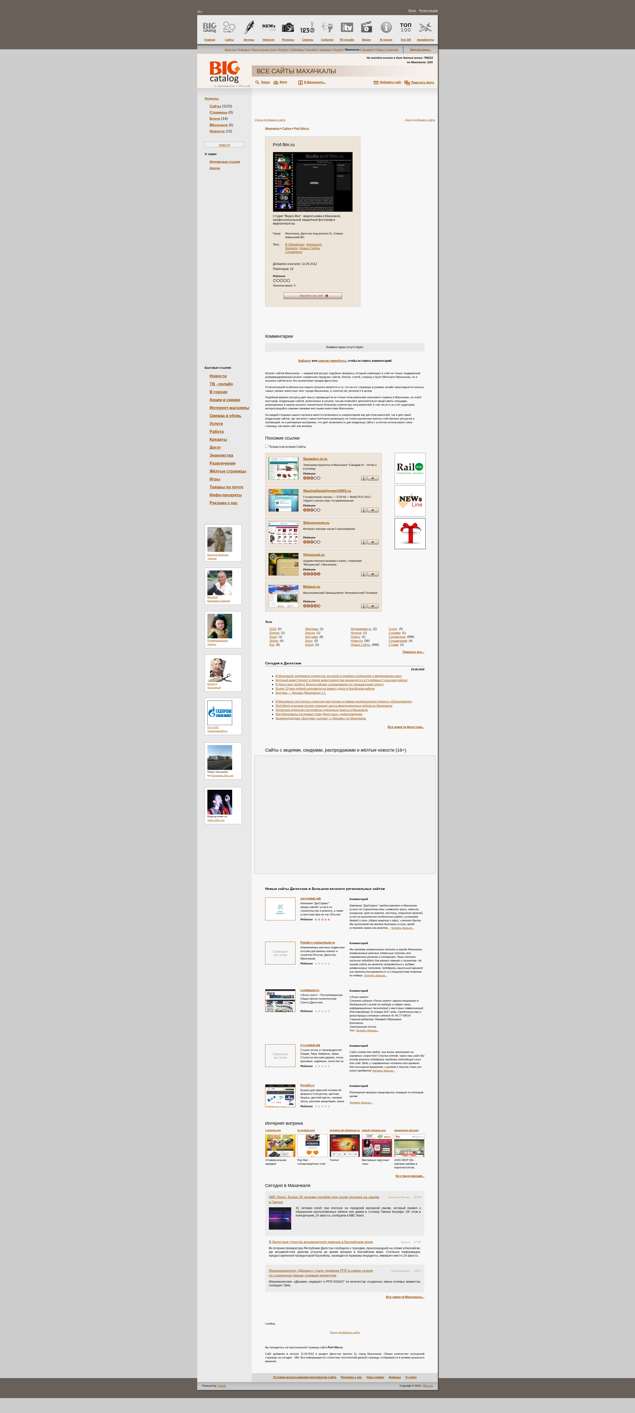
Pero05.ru (307, 1085)
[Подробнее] (280, 1145)
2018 (272, 629)
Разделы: (212, 98)
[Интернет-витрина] (409, 534)
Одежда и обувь (225, 416)
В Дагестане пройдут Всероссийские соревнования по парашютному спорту (330, 684)
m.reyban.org (306, 1130)
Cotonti (221, 1385)
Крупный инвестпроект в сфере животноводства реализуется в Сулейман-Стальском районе (342, 680)
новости (224, 145)
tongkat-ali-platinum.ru (345, 1130)
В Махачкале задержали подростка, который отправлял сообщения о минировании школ (339, 676)
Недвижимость (361, 629)
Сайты (215, 106)
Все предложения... (410, 1176)
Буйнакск (244, 49)
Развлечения (222, 463)
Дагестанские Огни (264, 49)
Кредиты (218, 439)
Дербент (283, 49)
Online (273, 641)
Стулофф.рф (310, 1045)
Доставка (311, 637)
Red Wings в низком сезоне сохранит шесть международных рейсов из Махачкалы (334, 705)
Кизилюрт (326, 49)
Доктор (310, 633)
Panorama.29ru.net (222, 775)
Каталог (291, 248)
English (274, 633)
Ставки (394, 645)
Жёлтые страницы (228, 471)
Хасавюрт (368, 49)
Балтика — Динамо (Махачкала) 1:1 (301, 693)
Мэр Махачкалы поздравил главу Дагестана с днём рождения (319, 714)
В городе (218, 392)
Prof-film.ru (301, 128)
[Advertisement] (224, 259)
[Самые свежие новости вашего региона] (409, 501)
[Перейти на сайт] (313, 182)
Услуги (216, 424)
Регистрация (428, 10)
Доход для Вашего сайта (420, 119)
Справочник (293, 252)
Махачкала (272, 128)
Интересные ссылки (225, 162)
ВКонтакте (219, 125)
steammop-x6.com (406, 1130)
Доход (309, 645)
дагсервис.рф (310, 898)
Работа (217, 431)
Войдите (304, 361)
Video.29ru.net (215, 820)
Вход (412, 10)
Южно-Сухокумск (387, 49)
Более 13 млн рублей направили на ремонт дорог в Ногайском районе (325, 688)
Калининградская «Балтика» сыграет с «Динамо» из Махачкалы (321, 718)
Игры (215, 479)
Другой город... (420, 49)
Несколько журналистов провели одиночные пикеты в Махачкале (322, 710)
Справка (395, 633)
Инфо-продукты (226, 495)
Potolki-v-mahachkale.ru (317, 942)
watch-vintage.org (374, 1130)
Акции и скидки (225, 400)
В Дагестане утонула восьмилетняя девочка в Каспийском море (321, 1242)
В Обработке (295, 244)
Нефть (355, 637)
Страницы (218, 112)
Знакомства (221, 455)
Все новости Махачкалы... (405, 1297)
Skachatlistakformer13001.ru (327, 491)
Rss (272, 645)
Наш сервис (375, 1377)
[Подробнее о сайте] (283, 468)
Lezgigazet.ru (309, 990)
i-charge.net (273, 1130)
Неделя (356, 633)
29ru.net (428, 1385)
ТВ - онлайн (221, 384)
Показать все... (413, 652)
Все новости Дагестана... (406, 727)
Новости (217, 131)
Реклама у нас (224, 503)
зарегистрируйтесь (332, 361)
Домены (395, 1377)
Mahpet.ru (311, 587)
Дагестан (230, 49)
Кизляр (338, 49)
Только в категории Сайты (287, 447)
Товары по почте (226, 487)
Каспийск (312, 49)
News (273, 637)
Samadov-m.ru (315, 459)
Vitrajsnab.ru (314, 555)
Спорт (393, 629)
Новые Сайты (309, 248)
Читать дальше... (402, 927)
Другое (215, 168)
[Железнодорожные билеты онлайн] (410, 482)
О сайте (411, 1377)
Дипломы (311, 629)
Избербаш (297, 49)
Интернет (314, 244)
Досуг (215, 447)
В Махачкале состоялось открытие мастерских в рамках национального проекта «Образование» (344, 701)
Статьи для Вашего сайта (270, 119)
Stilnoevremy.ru (316, 523)
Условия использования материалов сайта (304, 1377)
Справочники (398, 641)
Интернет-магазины (229, 408)
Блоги (215, 118)
